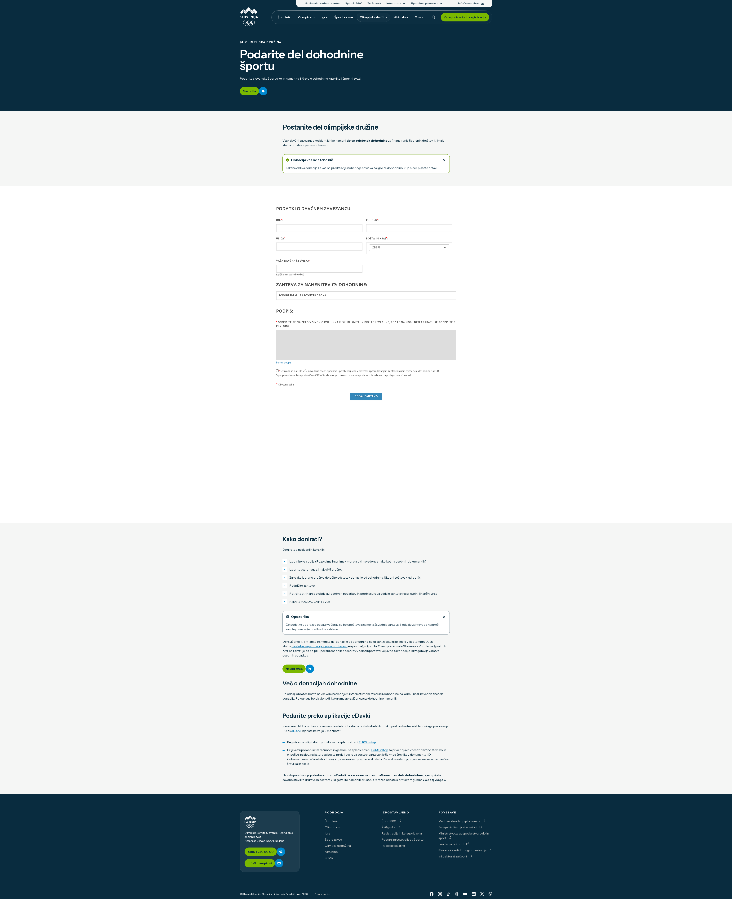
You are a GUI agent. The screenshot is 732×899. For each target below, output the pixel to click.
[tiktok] (448, 894)
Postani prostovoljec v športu (403, 839)
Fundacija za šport (451, 844)
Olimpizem (332, 827)
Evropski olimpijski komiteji (458, 827)
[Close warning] (444, 160)
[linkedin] (474, 894)
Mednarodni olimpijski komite (459, 821)
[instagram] (440, 894)
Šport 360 (389, 821)
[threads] (457, 894)
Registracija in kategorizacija (402, 833)
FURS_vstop (367, 742)
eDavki (296, 731)
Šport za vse (333, 839)
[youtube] (465, 894)
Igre (327, 833)
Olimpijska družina (338, 846)
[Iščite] (433, 17)
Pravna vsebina (322, 893)
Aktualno (331, 852)
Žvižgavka (389, 827)
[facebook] (431, 894)
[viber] (490, 894)
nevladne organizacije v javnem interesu (320, 646)
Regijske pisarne (393, 846)
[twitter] (482, 894)
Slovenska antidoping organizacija (462, 850)
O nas (329, 858)
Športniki (331, 821)
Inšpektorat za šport (453, 856)
